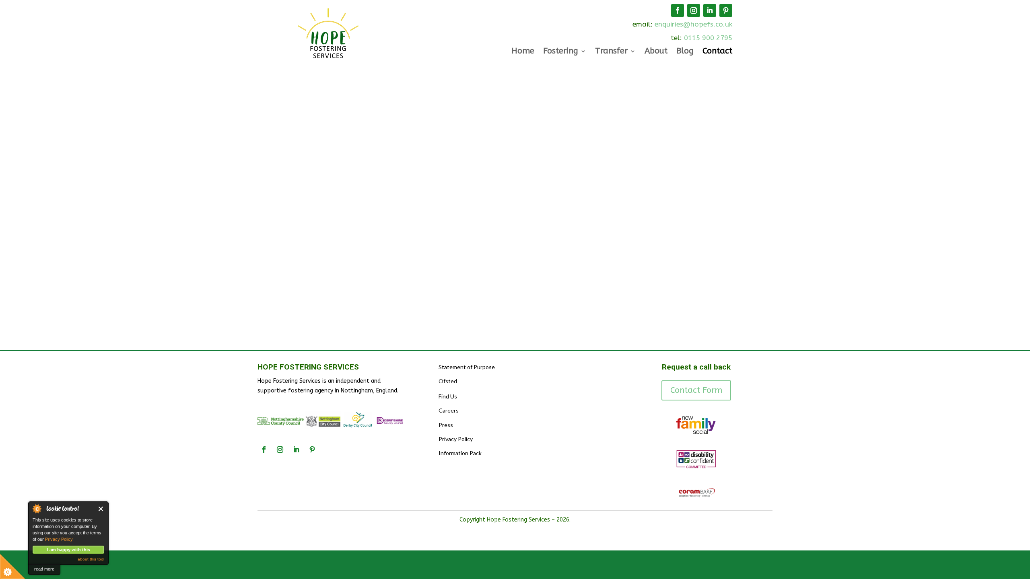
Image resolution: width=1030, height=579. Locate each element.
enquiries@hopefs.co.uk (693, 24)
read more (44, 569)
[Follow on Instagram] (693, 10)
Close (101, 508)
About (656, 51)
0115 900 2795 (708, 38)
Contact (717, 51)
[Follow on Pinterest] (725, 10)
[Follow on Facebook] (677, 10)
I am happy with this (68, 549)
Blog (685, 51)
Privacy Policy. (59, 539)
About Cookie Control (37, 508)
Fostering (560, 51)
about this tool (91, 559)
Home (522, 51)
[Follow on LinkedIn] (709, 10)
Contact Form (696, 390)
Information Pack (460, 453)
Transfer (611, 51)
